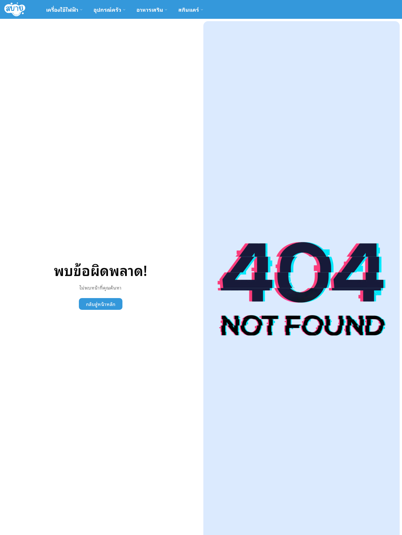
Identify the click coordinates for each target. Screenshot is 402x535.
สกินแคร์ (188, 9)
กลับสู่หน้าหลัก (100, 304)
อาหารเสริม (150, 9)
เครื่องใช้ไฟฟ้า (62, 9)
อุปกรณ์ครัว (107, 9)
